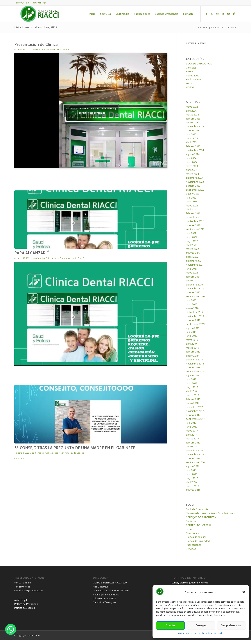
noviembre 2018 (195, 363)
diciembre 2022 (194, 217)
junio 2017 (191, 426)
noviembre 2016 (195, 454)
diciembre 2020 (194, 284)
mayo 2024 (192, 166)
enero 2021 (192, 280)
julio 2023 (191, 197)
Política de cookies (188, 633)
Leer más (19, 458)
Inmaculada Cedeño (59, 49)
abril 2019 (191, 343)
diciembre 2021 (194, 260)
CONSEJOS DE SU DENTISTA (201, 517)
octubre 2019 (193, 320)
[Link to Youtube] (228, 13)
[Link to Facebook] (206, 13)
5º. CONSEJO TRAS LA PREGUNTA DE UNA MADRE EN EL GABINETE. (75, 447)
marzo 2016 (192, 486)
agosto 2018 (192, 375)
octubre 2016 (193, 458)
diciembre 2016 (194, 450)
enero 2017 (192, 446)
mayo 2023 (192, 205)
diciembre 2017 (194, 407)
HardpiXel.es (34, 635)
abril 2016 (191, 482)
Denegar (201, 625)
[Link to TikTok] (234, 13)
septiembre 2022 (195, 229)
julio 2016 (191, 470)
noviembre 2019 (195, 316)
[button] (243, 592)
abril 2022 (191, 245)
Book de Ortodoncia (197, 509)
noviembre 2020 (195, 288)
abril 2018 (191, 391)
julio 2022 (191, 233)
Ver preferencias (231, 625)
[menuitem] (92, 14)
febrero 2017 (193, 442)
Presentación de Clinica (36, 44)
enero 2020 (192, 308)
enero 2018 (192, 403)
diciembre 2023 (194, 177)
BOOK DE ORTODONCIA (199, 63)
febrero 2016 (193, 490)
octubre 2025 (193, 130)
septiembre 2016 (195, 462)
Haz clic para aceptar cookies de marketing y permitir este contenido (91, 110)
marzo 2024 (192, 174)
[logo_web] (39, 14)
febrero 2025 (193, 146)
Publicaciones (52, 258)
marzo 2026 (192, 114)
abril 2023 (191, 209)
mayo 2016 (192, 478)
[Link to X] (212, 13)
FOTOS (189, 71)
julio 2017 (191, 422)
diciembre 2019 (194, 312)
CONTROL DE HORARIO (198, 525)
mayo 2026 (192, 106)
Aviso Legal (20, 600)
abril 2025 (191, 142)
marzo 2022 (192, 248)
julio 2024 (191, 158)
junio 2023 (191, 201)
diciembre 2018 (194, 359)
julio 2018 (191, 379)
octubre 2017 (193, 415)
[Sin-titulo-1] (90, 219)
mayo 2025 (192, 138)
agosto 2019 (192, 328)
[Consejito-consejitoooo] (90, 414)
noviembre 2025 (195, 126)
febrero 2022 (193, 253)
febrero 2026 (193, 118)
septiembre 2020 (195, 296)
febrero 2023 (193, 213)
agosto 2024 (192, 154)
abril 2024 (191, 169)
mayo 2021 (192, 272)
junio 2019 (191, 335)
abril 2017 (191, 434)
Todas (189, 83)
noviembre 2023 (195, 181)
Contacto (191, 521)
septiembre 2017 (195, 418)
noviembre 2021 (195, 264)
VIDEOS (39, 49)
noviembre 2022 (195, 221)
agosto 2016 (192, 466)
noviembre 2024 (195, 150)
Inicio (189, 529)
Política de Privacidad (210, 633)
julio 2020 (191, 300)
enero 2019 (192, 355)
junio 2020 (191, 304)
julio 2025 (191, 134)
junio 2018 (191, 383)
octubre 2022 (193, 225)
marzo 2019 (192, 347)
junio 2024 (191, 162)
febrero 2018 (193, 399)
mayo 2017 (192, 430)
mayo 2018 (192, 387)
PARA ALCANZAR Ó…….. (36, 252)
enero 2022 (192, 256)
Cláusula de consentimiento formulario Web (210, 513)
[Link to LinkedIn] (223, 13)
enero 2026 (192, 122)
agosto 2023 (192, 193)
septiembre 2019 (195, 324)
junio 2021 (191, 268)
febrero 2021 (193, 276)
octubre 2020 (193, 292)
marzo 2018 (192, 395)
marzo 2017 (192, 438)
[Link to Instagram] (217, 13)
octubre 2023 (193, 185)
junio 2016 (191, 474)
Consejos (40, 258)
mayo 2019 (192, 339)
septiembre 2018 (195, 371)
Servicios (191, 548)
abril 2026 (191, 110)
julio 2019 (191, 332)
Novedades (192, 75)
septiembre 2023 (195, 189)
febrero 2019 (193, 351)
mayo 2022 (192, 241)
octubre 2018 (193, 367)
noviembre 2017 (195, 411)
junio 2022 (191, 237)
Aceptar (170, 625)
